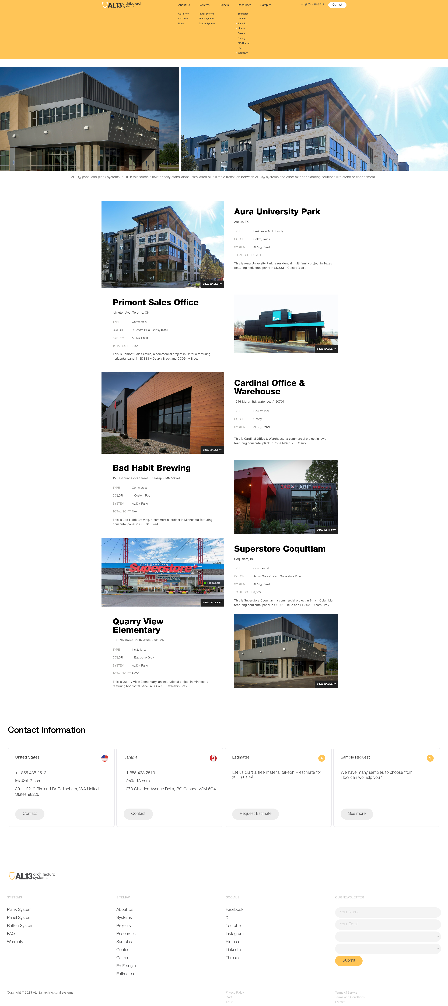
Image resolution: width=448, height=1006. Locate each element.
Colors (241, 33)
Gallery (242, 38)
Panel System (206, 13)
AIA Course (244, 43)
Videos (241, 28)
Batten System (207, 23)
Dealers (242, 18)
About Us (184, 4)
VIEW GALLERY (212, 284)
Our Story (183, 13)
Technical (243, 23)
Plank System (206, 18)
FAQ (240, 48)
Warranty (243, 52)
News (181, 23)
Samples (265, 4)
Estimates (243, 13)
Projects (224, 4)
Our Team (183, 18)
